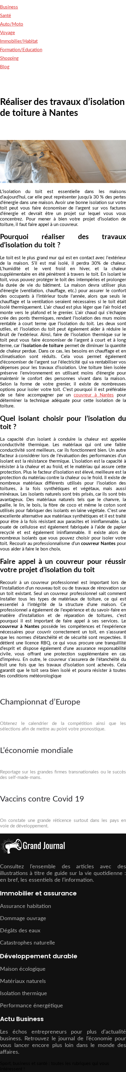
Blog (4, 67)
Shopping (9, 58)
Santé (5, 15)
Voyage (7, 32)
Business (9, 7)
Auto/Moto (11, 24)
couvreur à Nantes (94, 395)
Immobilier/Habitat (19, 41)
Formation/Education (21, 50)
